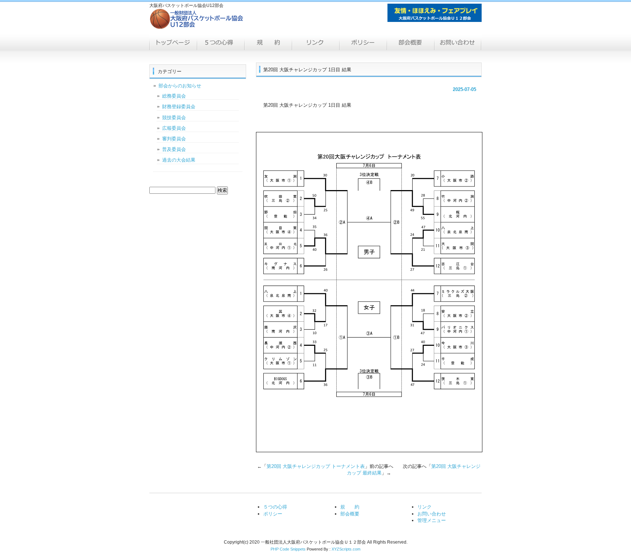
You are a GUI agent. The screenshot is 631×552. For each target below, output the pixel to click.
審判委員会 (174, 138)
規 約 (349, 507)
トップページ (173, 43)
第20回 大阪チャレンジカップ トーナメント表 (316, 466)
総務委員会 (174, 96)
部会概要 (410, 43)
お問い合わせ (458, 43)
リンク (315, 43)
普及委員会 (174, 149)
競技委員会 (174, 117)
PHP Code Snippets (288, 549)
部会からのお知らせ (179, 85)
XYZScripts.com (346, 549)
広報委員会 (174, 128)
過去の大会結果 (178, 160)
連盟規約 (268, 43)
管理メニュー (431, 520)
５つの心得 (220, 43)
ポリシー (363, 43)
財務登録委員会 (178, 106)
